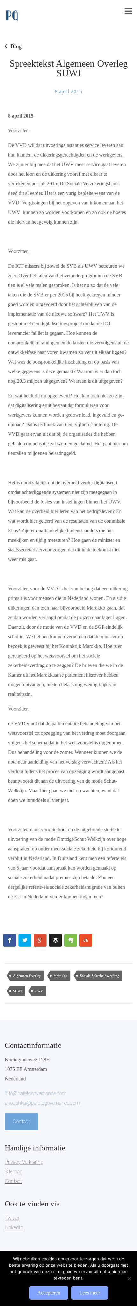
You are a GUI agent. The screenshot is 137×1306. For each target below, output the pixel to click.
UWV (39, 991)
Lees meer (89, 1292)
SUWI (17, 991)
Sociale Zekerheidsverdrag (99, 976)
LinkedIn (14, 1228)
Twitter (12, 1218)
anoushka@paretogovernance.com (42, 1103)
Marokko (60, 976)
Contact (21, 1121)
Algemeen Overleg (27, 976)
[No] (129, 1278)
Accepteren (48, 1292)
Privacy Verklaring (24, 1162)
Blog (16, 46)
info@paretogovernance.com (36, 1093)
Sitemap (14, 1172)
